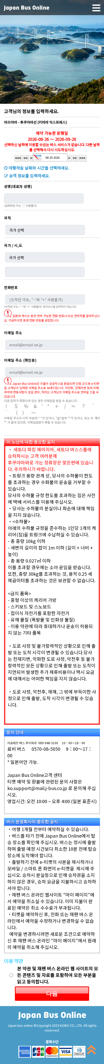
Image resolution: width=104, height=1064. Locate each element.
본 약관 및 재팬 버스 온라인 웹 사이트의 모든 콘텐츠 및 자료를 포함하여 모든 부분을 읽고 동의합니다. (57, 975)
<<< (18, 157)
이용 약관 (13, 961)
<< (25, 157)
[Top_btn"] (91, 1050)
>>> (82, 157)
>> (75, 157)
